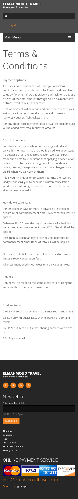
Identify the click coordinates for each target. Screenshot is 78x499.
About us (7, 431)
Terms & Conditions (13, 446)
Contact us (8, 434)
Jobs (5, 438)
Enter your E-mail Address (16, 403)
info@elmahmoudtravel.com (30, 479)
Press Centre (9, 442)
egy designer (22, 486)
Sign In (13, 25)
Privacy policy (10, 450)
